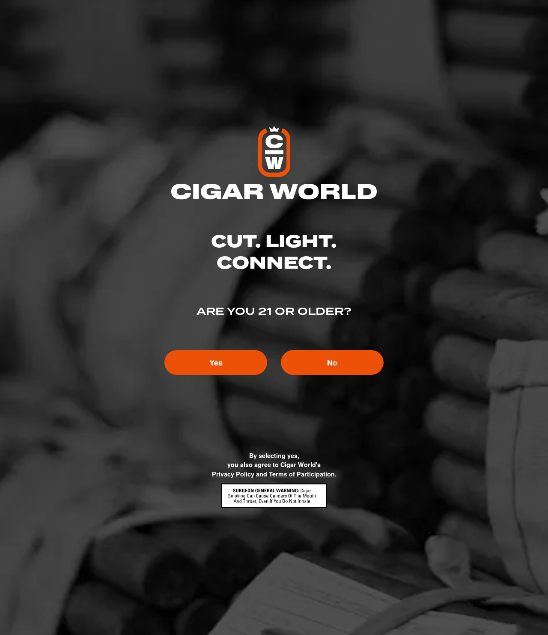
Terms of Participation (302, 474)
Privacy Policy (233, 474)
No (332, 362)
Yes (216, 362)
